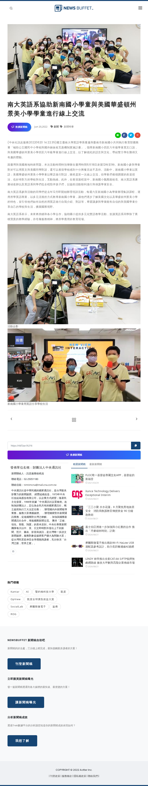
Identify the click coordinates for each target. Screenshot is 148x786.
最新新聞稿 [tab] (95, 464)
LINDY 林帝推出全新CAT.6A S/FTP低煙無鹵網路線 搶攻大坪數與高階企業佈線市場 (110, 560)
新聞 (56, 126)
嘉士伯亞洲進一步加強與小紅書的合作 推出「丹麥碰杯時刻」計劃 (110, 529)
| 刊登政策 (55, 776)
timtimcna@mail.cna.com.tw (40, 485)
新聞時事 (68, 126)
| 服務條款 (66, 776)
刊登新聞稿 (24, 664)
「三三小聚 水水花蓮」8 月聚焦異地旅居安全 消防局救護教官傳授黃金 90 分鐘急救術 (109, 510)
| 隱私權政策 (79, 776)
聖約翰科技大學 (44, 591)
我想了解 (22, 740)
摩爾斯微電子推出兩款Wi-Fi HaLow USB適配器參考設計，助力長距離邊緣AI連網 (109, 544)
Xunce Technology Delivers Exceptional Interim (102, 493)
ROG (13, 614)
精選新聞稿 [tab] (79, 464)
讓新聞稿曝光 (25, 702)
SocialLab (17, 606)
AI (27, 591)
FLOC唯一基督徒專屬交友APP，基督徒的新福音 (110, 477)
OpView (16, 599)
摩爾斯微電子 (38, 606)
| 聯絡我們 (92, 776)
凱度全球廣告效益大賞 (40, 599)
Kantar (15, 591)
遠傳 (55, 606)
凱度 (63, 591)
